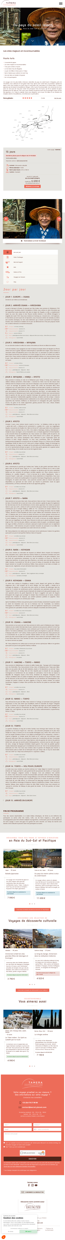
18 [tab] (50, 237)
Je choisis (10, 1231)
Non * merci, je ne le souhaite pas (15, 1147)
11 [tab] (34, 237)
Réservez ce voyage (32, 186)
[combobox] (35, 1129)
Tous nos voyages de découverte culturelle (32, 990)
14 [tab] (41, 237)
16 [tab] (45, 237)
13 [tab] (38, 237)
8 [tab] (26, 237)
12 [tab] (36, 237)
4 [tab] (17, 237)
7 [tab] (24, 237)
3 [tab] (15, 237)
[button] (4, 1237)
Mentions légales (39, 1229)
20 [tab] (55, 237)
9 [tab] (29, 237)
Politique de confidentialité (49, 1229)
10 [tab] (31, 237)
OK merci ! (28, 1231)
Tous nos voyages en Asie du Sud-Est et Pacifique (32, 909)
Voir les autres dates (11, 158)
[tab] (30, 252)
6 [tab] (22, 237)
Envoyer (32, 1159)
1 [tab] (10, 237)
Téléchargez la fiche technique (35, 241)
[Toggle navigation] (61, 3)
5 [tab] (19, 237)
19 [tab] (52, 237)
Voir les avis (57, 98)
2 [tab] (12, 237)
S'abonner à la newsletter (34, 1192)
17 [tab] (48, 237)
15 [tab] (43, 237)
